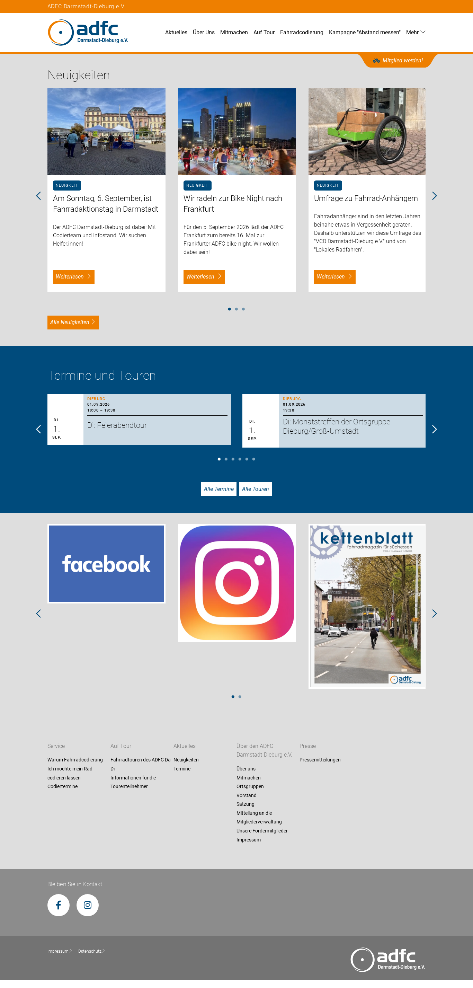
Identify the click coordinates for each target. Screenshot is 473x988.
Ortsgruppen (250, 786)
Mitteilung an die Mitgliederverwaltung (259, 817)
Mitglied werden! (403, 60)
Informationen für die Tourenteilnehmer (133, 782)
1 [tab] (229, 309)
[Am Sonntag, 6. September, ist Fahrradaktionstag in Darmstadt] (106, 131)
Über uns (246, 768)
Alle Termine (219, 489)
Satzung (246, 804)
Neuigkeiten (186, 760)
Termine (181, 768)
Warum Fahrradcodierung (75, 760)
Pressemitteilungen (320, 760)
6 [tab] (253, 459)
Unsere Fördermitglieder (262, 830)
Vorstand (247, 795)
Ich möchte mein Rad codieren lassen (69, 773)
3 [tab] (243, 309)
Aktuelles (176, 32)
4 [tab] (240, 459)
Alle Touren (255, 489)
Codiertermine (62, 786)
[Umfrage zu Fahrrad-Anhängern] (368, 131)
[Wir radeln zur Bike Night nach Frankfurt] (237, 131)
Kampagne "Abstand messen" (365, 32)
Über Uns (204, 32)
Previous (38, 196)
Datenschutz (89, 951)
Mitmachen (234, 32)
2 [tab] (236, 309)
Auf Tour (264, 32)
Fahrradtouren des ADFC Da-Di (141, 764)
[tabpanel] (106, 190)
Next (434, 196)
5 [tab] (246, 459)
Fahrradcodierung (301, 32)
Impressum (249, 840)
